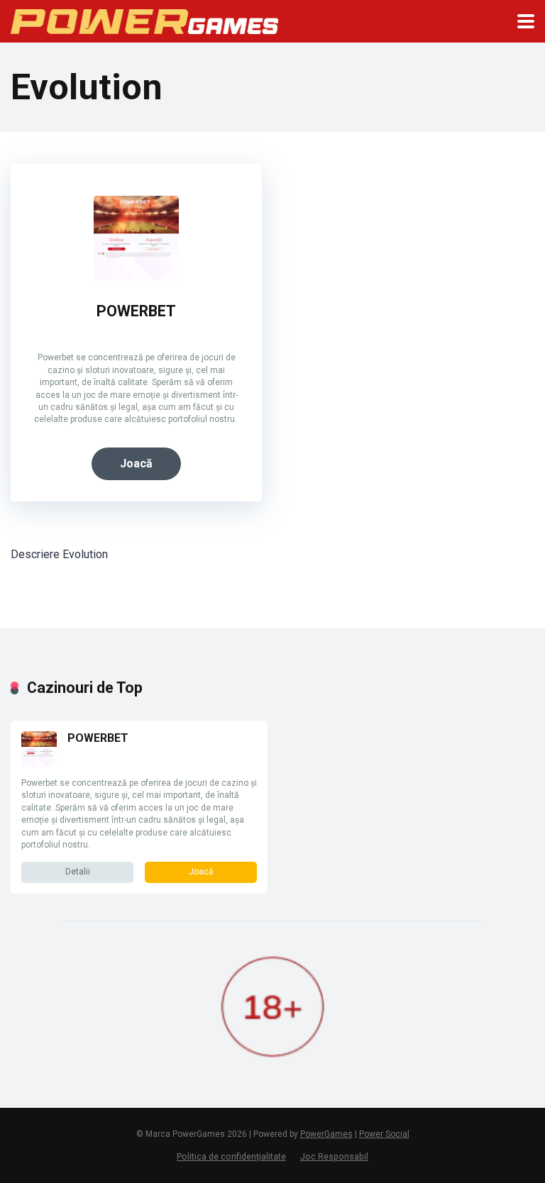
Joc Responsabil (334, 1156)
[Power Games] (144, 19)
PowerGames (326, 1134)
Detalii (77, 872)
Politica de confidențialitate (231, 1156)
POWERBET (136, 311)
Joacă (136, 463)
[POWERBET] (136, 277)
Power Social (384, 1134)
